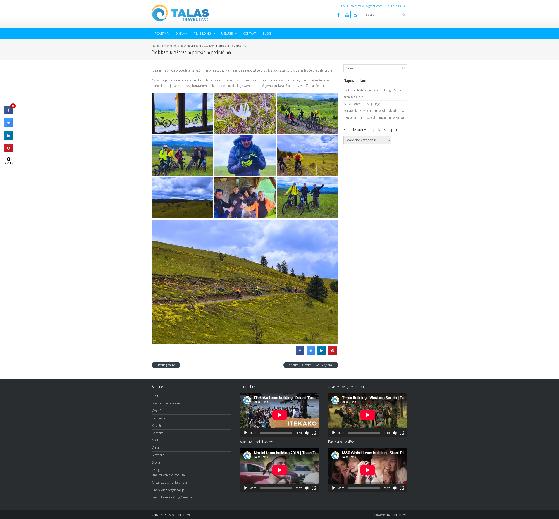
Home (156, 46)
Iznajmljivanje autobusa (168, 475)
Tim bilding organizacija (168, 490)
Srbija (156, 462)
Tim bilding (202, 33)
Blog (267, 33)
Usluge (227, 33)
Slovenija (158, 455)
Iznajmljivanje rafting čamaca (172, 497)
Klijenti (156, 425)
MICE (155, 440)
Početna (161, 33)
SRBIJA (182, 46)
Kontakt (249, 33)
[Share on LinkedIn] (8, 138)
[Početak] (245, 433)
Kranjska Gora (353, 97)
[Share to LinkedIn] (321, 353)
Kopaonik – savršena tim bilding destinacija (373, 110)
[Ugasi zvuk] (306, 433)
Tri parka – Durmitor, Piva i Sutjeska (310, 365)
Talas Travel (399, 515)
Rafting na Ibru (167, 365)
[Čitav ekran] (313, 433)
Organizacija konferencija (169, 482)
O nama (181, 33)
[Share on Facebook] (300, 353)
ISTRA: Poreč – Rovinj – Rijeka (363, 104)
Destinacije (159, 418)
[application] (279, 415)
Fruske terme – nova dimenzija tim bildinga (373, 117)
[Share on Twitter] (311, 353)
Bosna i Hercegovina (166, 403)
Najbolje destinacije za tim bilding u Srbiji (372, 90)
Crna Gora (159, 411)
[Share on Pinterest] (332, 353)
